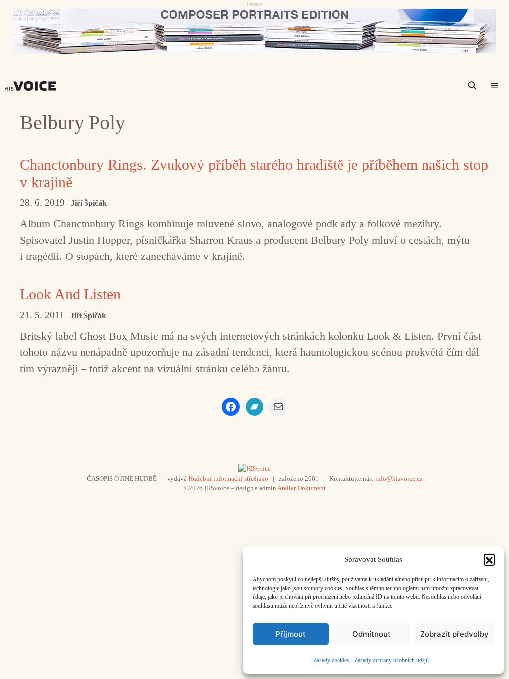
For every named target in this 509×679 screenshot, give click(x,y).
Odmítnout (371, 634)
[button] (489, 559)
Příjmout (290, 634)
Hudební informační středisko (228, 478)
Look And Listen (70, 294)
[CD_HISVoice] (254, 31)
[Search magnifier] (472, 85)
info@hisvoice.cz (399, 478)
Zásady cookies (331, 660)
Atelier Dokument (301, 488)
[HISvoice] (33, 86)
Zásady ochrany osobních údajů (391, 660)
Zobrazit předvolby (454, 634)
